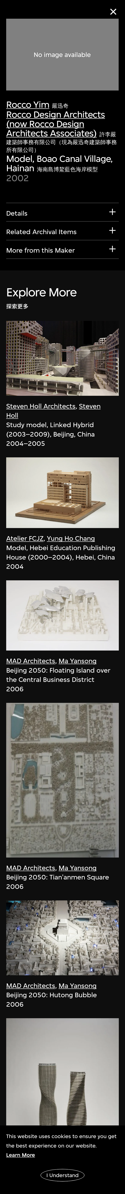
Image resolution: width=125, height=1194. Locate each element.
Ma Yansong (78, 661)
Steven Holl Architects (41, 406)
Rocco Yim (27, 104)
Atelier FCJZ (24, 538)
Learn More (20, 1155)
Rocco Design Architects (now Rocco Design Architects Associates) (55, 123)
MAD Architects (30, 661)
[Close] (113, 12)
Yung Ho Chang (71, 538)
